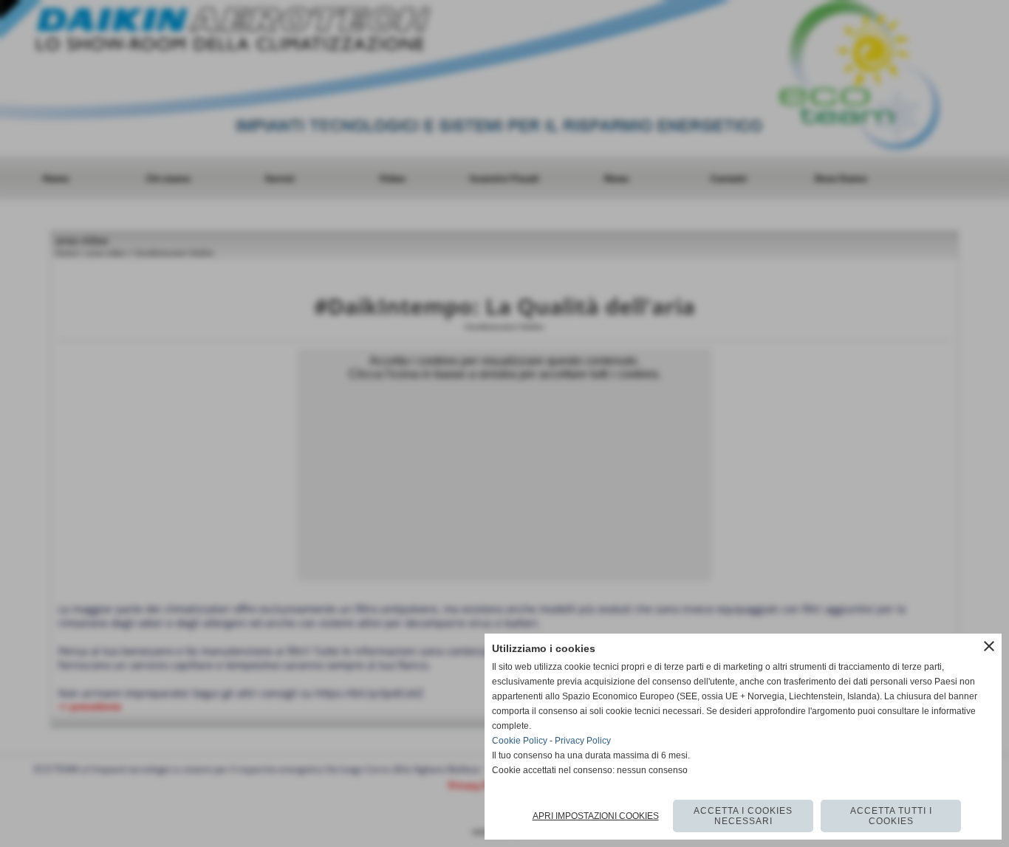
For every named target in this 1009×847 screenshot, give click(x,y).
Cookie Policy (519, 740)
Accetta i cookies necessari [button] (743, 816)
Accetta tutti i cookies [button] (891, 816)
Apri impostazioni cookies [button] (596, 816)
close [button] (989, 646)
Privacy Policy (583, 740)
